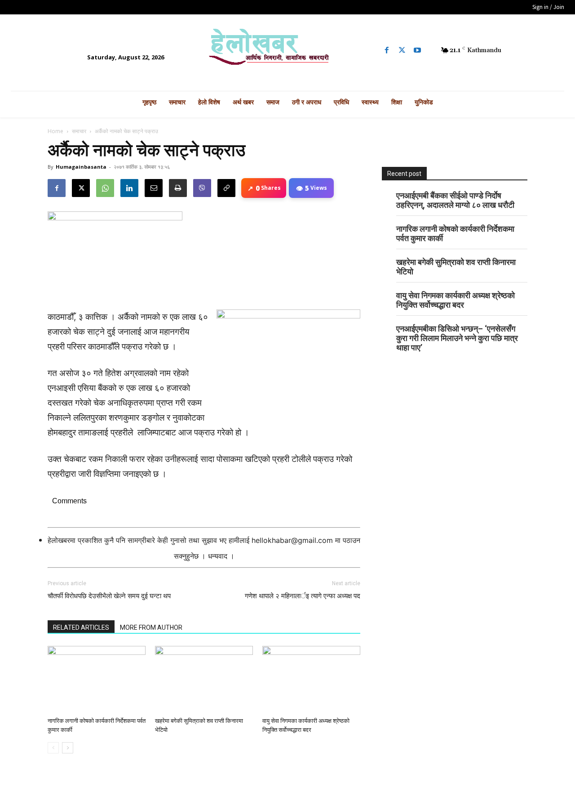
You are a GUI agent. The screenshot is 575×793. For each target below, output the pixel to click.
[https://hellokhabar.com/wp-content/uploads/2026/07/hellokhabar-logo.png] (287, 50)
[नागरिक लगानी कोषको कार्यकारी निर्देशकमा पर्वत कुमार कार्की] (97, 679)
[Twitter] (402, 50)
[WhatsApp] (105, 188)
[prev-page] (53, 747)
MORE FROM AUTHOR (151, 627)
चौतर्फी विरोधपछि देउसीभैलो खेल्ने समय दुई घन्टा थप (109, 596)
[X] (81, 188)
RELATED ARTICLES (81, 627)
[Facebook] (386, 50)
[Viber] (202, 188)
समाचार (79, 131)
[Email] (154, 188)
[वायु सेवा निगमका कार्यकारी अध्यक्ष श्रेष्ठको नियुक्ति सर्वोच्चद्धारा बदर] (311, 679)
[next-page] (67, 747)
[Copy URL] (226, 188)
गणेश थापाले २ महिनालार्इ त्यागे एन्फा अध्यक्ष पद (302, 596)
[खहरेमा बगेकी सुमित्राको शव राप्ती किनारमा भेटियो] (204, 679)
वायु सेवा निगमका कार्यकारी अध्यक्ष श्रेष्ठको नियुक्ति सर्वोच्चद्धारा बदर (455, 300)
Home (55, 131)
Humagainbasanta (81, 166)
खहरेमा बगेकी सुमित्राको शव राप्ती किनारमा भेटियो (456, 266)
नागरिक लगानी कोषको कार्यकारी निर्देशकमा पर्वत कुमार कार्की (455, 233)
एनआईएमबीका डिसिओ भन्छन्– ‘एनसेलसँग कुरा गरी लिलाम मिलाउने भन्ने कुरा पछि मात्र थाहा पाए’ (457, 338)
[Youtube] (417, 50)
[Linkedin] (129, 188)
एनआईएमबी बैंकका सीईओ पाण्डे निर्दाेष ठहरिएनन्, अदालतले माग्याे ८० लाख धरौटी (455, 200)
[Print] (178, 188)
